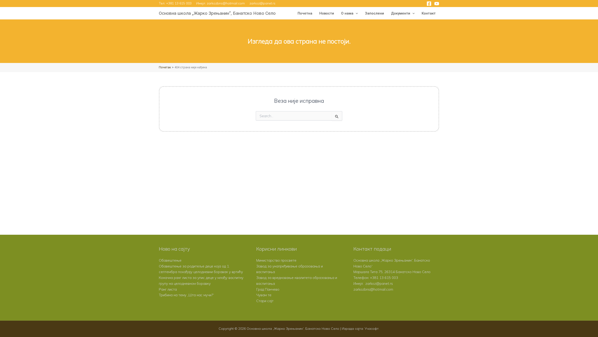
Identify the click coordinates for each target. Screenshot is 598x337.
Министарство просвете (276, 260)
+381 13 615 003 (179, 3)
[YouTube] (436, 3)
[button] (355, 13)
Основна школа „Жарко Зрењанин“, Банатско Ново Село (217, 13)
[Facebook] (429, 3)
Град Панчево (267, 289)
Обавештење (170, 260)
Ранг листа (168, 289)
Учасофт (372, 328)
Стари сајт (265, 301)
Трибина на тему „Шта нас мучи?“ (186, 295)
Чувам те (263, 295)
